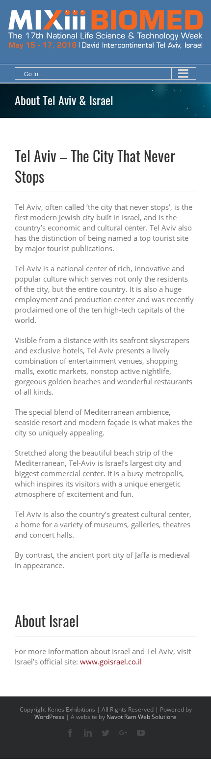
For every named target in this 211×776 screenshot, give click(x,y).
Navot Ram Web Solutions (141, 717)
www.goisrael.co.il (111, 661)
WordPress (49, 717)
